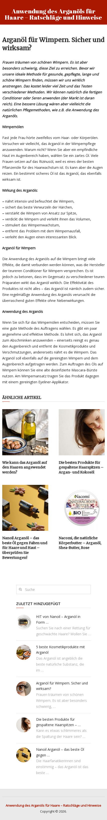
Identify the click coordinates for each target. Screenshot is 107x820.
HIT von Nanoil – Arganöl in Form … (58, 619)
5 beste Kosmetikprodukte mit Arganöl (60, 649)
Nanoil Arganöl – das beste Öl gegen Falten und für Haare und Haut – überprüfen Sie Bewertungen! (24, 548)
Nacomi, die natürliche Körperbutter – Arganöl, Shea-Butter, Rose (80, 543)
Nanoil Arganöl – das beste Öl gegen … (60, 752)
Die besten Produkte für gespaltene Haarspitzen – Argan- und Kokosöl (81, 467)
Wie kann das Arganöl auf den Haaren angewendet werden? (24, 467)
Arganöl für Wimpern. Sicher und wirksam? (62, 686)
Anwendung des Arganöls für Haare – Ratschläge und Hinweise (53, 14)
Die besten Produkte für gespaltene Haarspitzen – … (58, 722)
